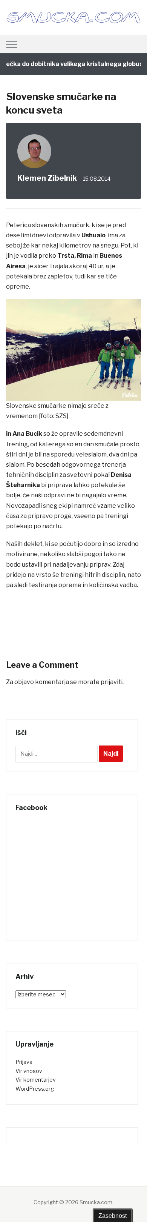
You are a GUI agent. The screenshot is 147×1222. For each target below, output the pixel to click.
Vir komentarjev (35, 1079)
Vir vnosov (28, 1071)
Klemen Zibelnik (47, 178)
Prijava (23, 1062)
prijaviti (111, 682)
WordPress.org (34, 1088)
